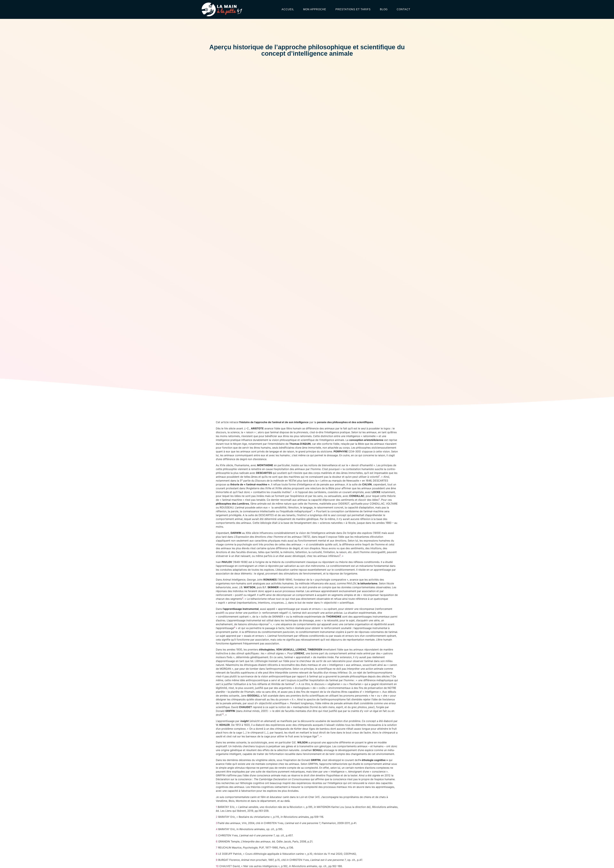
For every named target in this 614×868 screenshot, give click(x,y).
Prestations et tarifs (353, 9)
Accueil (288, 9)
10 (217, 866)
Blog (384, 9)
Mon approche (314, 9)
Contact (403, 9)
